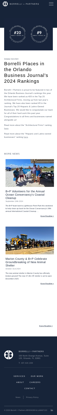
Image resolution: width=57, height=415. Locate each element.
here (6, 128)
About (20, 382)
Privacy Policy (32, 397)
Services (19, 376)
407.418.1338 (27, 363)
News (18, 397)
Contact (29, 388)
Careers (35, 382)
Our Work (37, 376)
